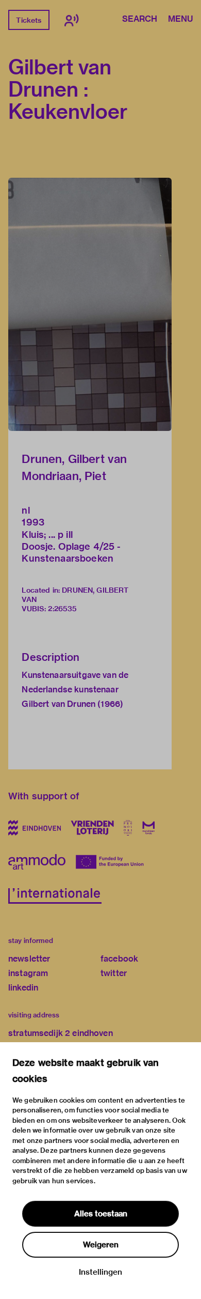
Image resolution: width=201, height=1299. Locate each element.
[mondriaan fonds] (148, 828)
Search (139, 19)
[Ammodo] (36, 862)
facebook (119, 958)
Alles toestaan (100, 1214)
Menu (180, 19)
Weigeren (101, 1245)
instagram (28, 973)
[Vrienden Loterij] (92, 828)
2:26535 (62, 608)
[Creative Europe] (111, 862)
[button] (90, 304)
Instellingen (100, 1272)
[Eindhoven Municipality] (34, 828)
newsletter (29, 958)
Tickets (28, 20)
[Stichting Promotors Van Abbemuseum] (128, 828)
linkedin (23, 987)
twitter (113, 973)
